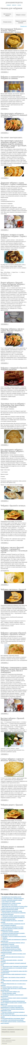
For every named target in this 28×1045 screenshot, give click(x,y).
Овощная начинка (7, 21)
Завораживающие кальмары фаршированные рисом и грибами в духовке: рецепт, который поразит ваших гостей (13, 1002)
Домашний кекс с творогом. (8, 1031)
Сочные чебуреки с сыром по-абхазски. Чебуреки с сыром (12, 759)
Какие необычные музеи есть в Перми (11, 949)
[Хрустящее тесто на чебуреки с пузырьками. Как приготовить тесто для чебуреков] (14, 436)
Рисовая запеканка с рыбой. (9, 993)
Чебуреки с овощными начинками (20, 21)
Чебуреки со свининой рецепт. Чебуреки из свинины (13, 77)
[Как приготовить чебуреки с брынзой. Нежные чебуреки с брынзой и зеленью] (14, 492)
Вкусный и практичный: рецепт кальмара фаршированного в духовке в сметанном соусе (12, 1006)
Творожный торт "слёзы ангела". (9, 905)
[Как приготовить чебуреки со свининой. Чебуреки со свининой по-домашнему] (14, 124)
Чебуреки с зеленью (20, 14)
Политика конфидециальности (7, 1041)
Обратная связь (4, 1043)
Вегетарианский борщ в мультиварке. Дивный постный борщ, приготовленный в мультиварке (13, 1019)
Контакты (3, 1040)
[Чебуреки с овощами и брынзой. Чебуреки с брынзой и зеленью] (14, 649)
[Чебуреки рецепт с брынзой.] (14, 814)
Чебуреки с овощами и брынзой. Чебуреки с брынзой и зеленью (13, 633)
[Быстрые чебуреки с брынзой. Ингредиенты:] (14, 739)
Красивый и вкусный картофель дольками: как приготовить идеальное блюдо (13, 918)
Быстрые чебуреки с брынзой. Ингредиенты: (12, 719)
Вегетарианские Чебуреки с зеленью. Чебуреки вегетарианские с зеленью (11, 30)
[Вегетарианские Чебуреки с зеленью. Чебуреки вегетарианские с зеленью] (14, 41)
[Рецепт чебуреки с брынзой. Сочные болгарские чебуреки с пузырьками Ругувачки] (14, 317)
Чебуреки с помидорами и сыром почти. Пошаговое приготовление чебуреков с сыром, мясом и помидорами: (14, 669)
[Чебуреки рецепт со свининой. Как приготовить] (14, 881)
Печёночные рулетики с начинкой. (10, 931)
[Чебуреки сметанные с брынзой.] (14, 597)
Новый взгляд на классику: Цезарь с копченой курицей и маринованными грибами (12, 908)
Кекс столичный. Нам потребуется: (10, 947)
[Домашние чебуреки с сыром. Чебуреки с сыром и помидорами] (14, 221)
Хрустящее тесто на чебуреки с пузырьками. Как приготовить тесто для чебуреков (13, 405)
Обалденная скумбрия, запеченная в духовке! (13, 916)
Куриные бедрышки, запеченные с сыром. (12, 911)
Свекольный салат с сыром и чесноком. (11, 903)
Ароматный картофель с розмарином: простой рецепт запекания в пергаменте (13, 924)
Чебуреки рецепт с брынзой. (12, 804)
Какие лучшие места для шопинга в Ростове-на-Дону (14, 906)
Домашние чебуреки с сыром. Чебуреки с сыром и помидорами (14, 183)
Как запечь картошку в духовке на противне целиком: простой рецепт (12, 929)
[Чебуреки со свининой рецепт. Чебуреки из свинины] (14, 86)
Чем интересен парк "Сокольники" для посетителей (14, 966)
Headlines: (4, 938)
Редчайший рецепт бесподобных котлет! (11, 897)
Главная (9, 5)
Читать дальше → (4, 71)
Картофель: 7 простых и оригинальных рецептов (14, 936)
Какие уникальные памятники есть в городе (12, 927)
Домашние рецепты (14, 2)
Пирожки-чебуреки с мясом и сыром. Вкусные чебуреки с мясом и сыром (12, 330)
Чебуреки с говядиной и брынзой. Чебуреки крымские (14, 368)
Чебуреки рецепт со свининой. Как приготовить (13, 847)
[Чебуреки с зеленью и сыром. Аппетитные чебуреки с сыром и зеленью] (14, 257)
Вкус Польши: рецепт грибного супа (11, 991)
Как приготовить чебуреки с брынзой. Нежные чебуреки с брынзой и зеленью (12, 451)
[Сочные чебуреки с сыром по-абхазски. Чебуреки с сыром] (14, 769)
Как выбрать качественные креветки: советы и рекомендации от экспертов (13, 943)
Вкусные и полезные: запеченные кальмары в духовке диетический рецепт (13, 1012)
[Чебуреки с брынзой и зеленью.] (14, 515)
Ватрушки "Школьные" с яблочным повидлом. (13, 898)
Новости (14, 5)
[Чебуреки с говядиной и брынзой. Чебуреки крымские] (14, 378)
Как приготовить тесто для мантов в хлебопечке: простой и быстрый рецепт (13, 913)
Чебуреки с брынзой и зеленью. (13, 505)
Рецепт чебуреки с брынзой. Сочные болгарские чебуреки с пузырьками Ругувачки (13, 284)
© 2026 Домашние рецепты (6, 1038)
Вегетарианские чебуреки (7, 14)
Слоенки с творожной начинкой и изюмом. (12, 900)
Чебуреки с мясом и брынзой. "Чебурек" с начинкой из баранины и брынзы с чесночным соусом (14, 550)
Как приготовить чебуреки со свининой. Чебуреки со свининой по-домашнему (14, 115)
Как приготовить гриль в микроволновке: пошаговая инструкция (11, 951)
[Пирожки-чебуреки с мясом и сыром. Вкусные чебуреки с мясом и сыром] (14, 340)
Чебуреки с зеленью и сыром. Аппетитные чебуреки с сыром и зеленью (14, 236)
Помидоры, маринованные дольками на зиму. (13, 1029)
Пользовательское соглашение (10, 1040)
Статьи (19, 5)
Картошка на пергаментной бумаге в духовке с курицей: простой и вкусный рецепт (13, 933)
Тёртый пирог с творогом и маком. (10, 946)
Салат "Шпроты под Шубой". (9, 901)
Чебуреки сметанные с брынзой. (13, 589)
